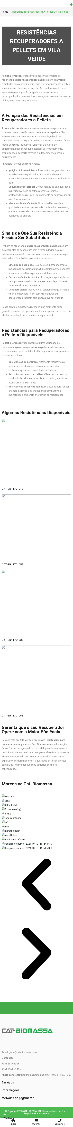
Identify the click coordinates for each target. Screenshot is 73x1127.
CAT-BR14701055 (12, 564)
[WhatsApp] (8, 1119)
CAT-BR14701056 (12, 715)
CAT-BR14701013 (12, 488)
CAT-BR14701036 (12, 640)
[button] (36, 884)
